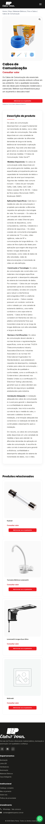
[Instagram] (2, 749)
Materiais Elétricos (21, 104)
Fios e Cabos (12, 104)
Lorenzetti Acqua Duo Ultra (17, 639)
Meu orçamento (5, 791)
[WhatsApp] (13, 749)
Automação (4, 770)
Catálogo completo (7, 788)
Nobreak (10, 698)
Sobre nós (3, 795)
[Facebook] (7, 749)
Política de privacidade (8, 798)
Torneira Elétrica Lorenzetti (18, 580)
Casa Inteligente (5, 777)
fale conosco (16, 809)
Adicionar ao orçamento (22, 101)
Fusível (9, 521)
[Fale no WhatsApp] (40, 819)
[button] (40, 19)
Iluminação (4, 760)
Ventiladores (4, 767)
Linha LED (3, 763)
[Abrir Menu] (40, 4)
